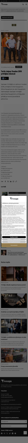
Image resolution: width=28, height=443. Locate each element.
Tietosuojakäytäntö (13, 245)
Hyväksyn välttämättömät (14, 239)
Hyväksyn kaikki (14, 237)
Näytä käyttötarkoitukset (14, 241)
